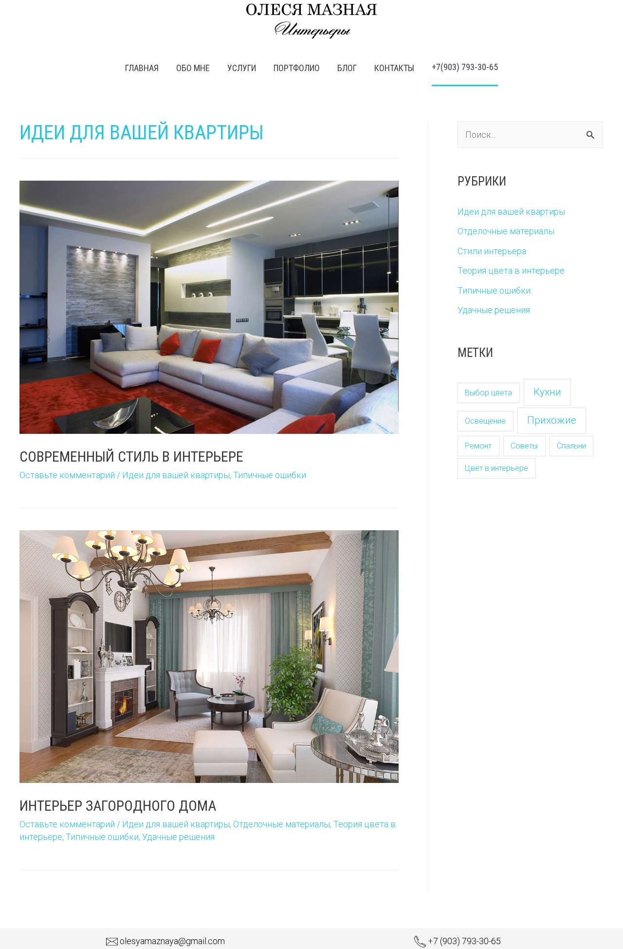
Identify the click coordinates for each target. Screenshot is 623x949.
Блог (347, 68)
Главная (142, 68)
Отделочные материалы (281, 824)
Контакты (394, 68)
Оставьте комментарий (67, 475)
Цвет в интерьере (496, 468)
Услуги (241, 68)
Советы (524, 445)
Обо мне (193, 68)
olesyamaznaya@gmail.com (172, 941)
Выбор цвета (488, 392)
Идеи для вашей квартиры (176, 475)
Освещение (485, 421)
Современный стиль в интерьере (131, 456)
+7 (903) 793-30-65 (464, 941)
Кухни (547, 392)
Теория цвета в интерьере (511, 270)
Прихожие (551, 420)
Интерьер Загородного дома (117, 805)
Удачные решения (178, 837)
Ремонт (478, 445)
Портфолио (297, 68)
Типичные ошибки (269, 475)
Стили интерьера (492, 251)
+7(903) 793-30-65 (465, 67)
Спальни (571, 445)
